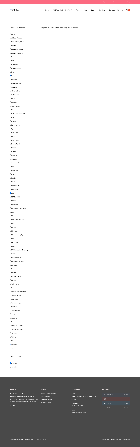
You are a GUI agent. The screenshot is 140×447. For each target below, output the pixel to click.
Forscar (13, 148)
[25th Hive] (14, 10)
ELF (12, 117)
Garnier (13, 151)
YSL (12, 348)
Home (47, 10)
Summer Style (16, 303)
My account (106, 2)
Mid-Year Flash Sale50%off (62, 10)
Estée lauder (15, 125)
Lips (92, 10)
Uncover (14, 318)
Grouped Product (17, 163)
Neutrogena (15, 242)
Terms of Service (46, 399)
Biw (12, 61)
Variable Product (17, 326)
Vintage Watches (17, 329)
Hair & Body (15, 170)
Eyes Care (14, 133)
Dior (12, 110)
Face (77, 10)
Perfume (112, 10)
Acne (13, 34)
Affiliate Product (16, 38)
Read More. (14, 406)
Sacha (13, 280)
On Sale (14, 367)
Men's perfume (16, 216)
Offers (13, 254)
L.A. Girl (13, 178)
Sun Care (14, 307)
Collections (15, 95)
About (114, 2)
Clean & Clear (16, 91)
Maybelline (15, 204)
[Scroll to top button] (135, 442)
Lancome (14, 189)
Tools (13, 314)
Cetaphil (14, 87)
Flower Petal (15, 144)
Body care (14, 76)
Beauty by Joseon (17, 49)
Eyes (85, 10)
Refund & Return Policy (48, 394)
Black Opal (14, 64)
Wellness (14, 337)
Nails (12, 239)
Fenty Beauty (15, 140)
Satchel (14, 288)
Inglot (13, 174)
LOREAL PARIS (15, 197)
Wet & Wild (15, 341)
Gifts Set (14, 155)
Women (14, 345)
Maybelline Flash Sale (18, 208)
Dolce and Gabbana (18, 114)
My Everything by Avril (18, 235)
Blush (13, 72)
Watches (14, 333)
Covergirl (14, 102)
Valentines (14, 322)
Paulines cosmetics (17, 261)
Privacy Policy (45, 396)
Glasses (14, 159)
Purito (13, 269)
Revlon (13, 273)
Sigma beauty (16, 295)
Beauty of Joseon (17, 53)
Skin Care (101, 10)
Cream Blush (15, 106)
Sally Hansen (15, 284)
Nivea (13, 246)
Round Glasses (16, 276)
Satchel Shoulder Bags (19, 292)
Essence (14, 121)
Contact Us (121, 2)
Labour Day (15, 186)
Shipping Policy (46, 402)
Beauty (13, 45)
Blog (128, 2)
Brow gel (14, 80)
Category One (16, 83)
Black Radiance (16, 68)
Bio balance (15, 57)
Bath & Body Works (17, 42)
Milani (13, 223)
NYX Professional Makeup (19, 250)
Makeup (14, 201)
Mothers (14, 231)
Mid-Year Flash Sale (18, 220)
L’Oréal (13, 182)
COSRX (13, 98)
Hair (12, 167)
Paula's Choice (16, 257)
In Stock (14, 363)
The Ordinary (15, 310)
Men (12, 212)
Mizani (13, 227)
